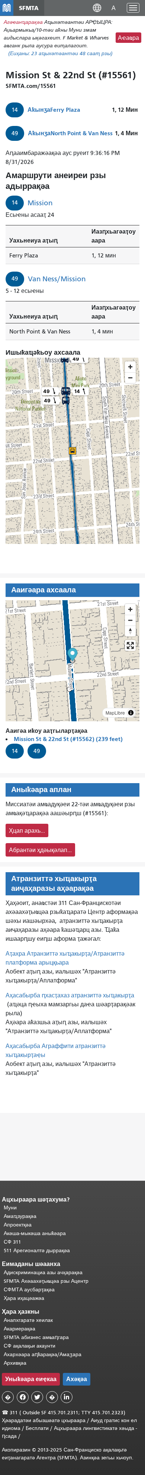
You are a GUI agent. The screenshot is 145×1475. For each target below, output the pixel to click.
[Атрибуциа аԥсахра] (130, 712)
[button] (97, 7)
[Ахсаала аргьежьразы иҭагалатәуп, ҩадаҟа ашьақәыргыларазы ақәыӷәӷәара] (130, 631)
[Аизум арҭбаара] (130, 609)
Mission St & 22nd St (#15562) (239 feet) (68, 739)
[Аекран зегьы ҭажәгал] (130, 645)
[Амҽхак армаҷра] (130, 620)
